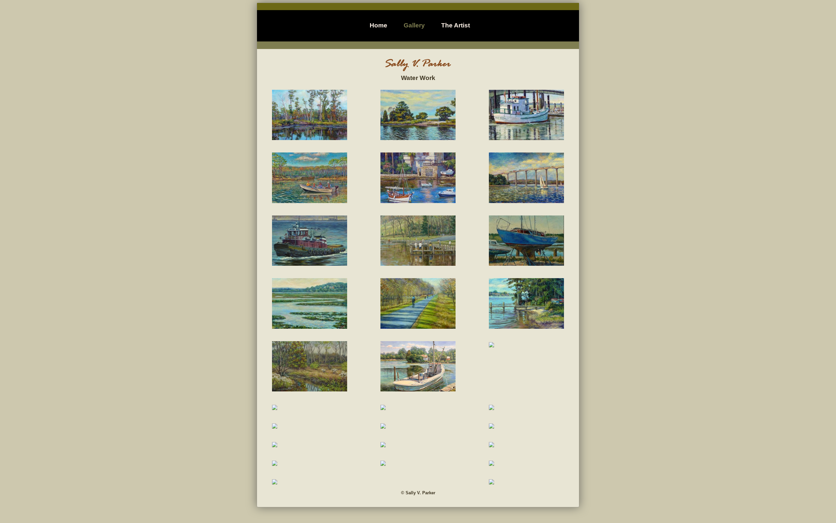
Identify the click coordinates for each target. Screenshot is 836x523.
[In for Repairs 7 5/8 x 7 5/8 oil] (526, 263)
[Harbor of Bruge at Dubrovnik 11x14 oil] (418, 201)
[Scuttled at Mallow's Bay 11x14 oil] (491, 345)
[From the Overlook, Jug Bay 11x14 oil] (309, 326)
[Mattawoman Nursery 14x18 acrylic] (309, 201)
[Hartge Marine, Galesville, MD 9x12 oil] (274, 408)
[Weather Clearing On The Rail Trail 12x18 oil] (418, 326)
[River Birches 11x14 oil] (309, 389)
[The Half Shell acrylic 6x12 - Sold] (526, 138)
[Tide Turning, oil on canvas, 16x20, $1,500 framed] (418, 389)
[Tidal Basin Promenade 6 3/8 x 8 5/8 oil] (274, 426)
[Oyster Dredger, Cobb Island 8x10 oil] (383, 464)
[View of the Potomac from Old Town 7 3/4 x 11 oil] (274, 445)
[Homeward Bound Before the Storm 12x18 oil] (274, 464)
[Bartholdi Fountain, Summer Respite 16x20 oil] (491, 482)
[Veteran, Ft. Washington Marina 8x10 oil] (383, 426)
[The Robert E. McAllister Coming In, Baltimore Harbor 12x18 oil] (309, 263)
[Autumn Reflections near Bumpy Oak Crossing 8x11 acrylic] (491, 408)
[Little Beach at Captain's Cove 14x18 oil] (526, 326)
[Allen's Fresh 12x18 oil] (491, 464)
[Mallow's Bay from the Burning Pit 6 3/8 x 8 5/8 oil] (491, 445)
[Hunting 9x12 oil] (383, 445)
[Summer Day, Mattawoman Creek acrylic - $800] (418, 138)
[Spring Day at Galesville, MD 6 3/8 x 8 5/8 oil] (383, 408)
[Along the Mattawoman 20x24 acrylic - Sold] (309, 138)
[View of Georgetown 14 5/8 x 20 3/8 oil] (491, 426)
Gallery (414, 25)
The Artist (455, 25)
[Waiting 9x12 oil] (274, 482)
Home (378, 25)
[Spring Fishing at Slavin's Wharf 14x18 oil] (418, 263)
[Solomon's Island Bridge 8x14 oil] (526, 201)
